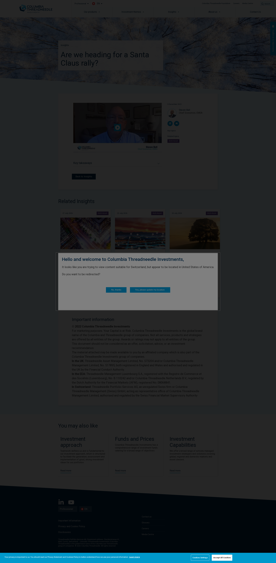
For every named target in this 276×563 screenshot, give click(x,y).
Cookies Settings (200, 558)
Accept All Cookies (222, 558)
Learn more (134, 557)
